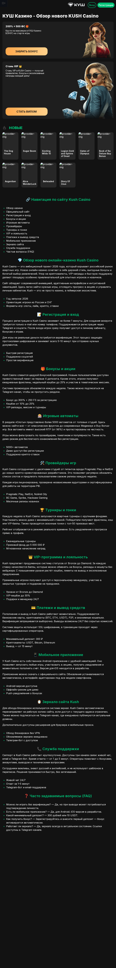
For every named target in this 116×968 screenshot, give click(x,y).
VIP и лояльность (16, 233)
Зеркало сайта (15, 244)
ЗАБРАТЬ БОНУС (26, 51)
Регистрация (106, 5)
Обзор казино (14, 208)
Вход (92, 5)
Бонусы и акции (16, 218)
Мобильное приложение (21, 240)
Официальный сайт (18, 211)
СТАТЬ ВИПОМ (26, 111)
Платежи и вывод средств (22, 237)
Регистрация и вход (18, 215)
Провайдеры (14, 226)
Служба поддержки (18, 247)
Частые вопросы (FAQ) (20, 251)
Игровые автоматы (18, 222)
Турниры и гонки (16, 229)
